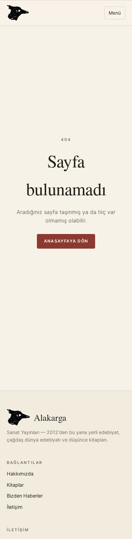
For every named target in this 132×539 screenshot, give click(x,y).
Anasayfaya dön (66, 241)
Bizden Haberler (25, 496)
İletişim (15, 507)
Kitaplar (15, 485)
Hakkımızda (20, 474)
